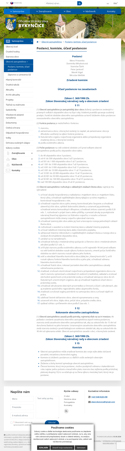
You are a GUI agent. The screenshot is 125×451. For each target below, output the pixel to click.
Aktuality (10, 89)
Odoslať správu (52, 424)
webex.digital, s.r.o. (20, 442)
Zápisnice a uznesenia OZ (19, 74)
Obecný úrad (12, 46)
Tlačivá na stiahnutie (15, 104)
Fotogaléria (69, 402)
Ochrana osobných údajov (18, 142)
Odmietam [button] (81, 448)
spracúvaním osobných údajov (25, 425)
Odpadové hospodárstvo (17, 132)
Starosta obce (12, 56)
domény (31, 442)
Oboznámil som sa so (25, 423)
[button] (17, 11)
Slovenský (17, 2)
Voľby (8, 137)
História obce (70, 399)
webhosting (8, 442)
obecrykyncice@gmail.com (103, 402)
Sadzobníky (11, 109)
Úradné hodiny (13, 51)
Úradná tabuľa (12, 84)
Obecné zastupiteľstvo (16, 61)
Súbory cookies (13, 147)
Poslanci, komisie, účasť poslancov (19, 68)
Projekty (9, 99)
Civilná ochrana (13, 127)
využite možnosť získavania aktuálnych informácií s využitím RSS (19, 436)
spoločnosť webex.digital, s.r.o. (29, 444)
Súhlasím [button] (43, 448)
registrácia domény (11, 444)
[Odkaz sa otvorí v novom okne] (66, 411)
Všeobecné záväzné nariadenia (15, 116)
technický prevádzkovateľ (13, 447)
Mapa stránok (24, 440)
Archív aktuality (13, 94)
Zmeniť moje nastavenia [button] (62, 448)
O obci (67, 396)
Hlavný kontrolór (13, 79)
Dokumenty (11, 122)
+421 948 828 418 (99, 397)
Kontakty (111, 11)
